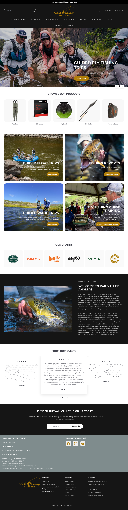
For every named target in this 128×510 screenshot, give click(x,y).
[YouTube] (82, 443)
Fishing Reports (70, 487)
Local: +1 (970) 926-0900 (96, 484)
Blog (70, 25)
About (111, 20)
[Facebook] (68, 443)
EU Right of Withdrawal (96, 495)
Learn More (93, 78)
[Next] (122, 87)
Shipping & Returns (48, 484)
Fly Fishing (52, 20)
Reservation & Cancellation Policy (51, 488)
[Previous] (117, 87)
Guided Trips (18, 20)
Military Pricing (70, 495)
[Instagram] (75, 443)
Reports (36, 20)
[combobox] (20, 11)
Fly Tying (69, 20)
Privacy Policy (92, 489)
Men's (83, 20)
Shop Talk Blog (70, 489)
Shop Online (69, 481)
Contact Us (45, 481)
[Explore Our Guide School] (94, 207)
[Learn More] (33, 157)
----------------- (92, 487)
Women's (97, 20)
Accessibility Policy (48, 491)
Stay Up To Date (111, 174)
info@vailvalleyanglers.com (97, 481)
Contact (59, 25)
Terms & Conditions (94, 492)
